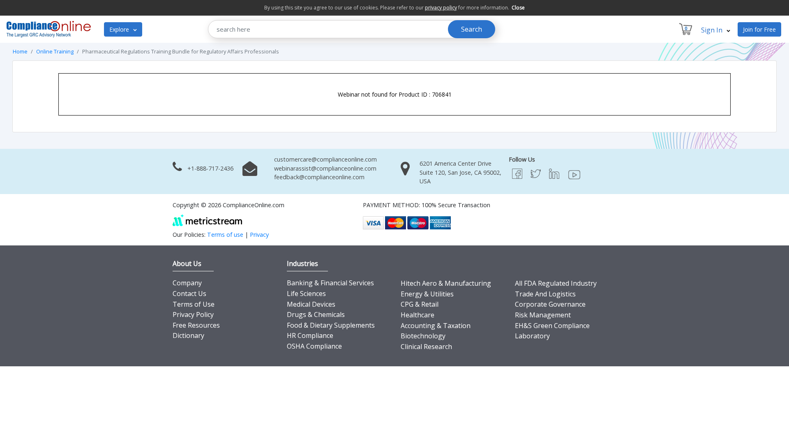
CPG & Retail (419, 304)
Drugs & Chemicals (316, 314)
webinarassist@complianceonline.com (325, 168)
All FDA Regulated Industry (556, 283)
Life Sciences (306, 293)
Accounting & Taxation (436, 325)
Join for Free (759, 29)
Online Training (55, 51)
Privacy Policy (193, 314)
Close (518, 7)
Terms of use (225, 234)
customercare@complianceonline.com (325, 159)
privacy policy (441, 7)
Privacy (259, 234)
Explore (120, 29)
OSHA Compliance (314, 346)
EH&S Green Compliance (552, 325)
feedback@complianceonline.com (319, 177)
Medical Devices (311, 304)
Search (471, 29)
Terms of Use (194, 304)
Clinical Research (426, 346)
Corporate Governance (550, 304)
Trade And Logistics (545, 293)
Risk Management (543, 314)
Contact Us (189, 293)
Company (187, 282)
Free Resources (196, 325)
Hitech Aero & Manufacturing (446, 283)
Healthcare (417, 314)
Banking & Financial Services (330, 282)
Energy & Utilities (427, 293)
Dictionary (188, 335)
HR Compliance (310, 335)
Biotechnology (423, 335)
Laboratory (532, 335)
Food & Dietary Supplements (331, 325)
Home (20, 51)
